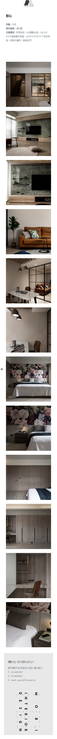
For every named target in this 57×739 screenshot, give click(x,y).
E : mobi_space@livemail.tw (22, 680)
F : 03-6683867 (15, 676)
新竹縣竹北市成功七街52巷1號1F (25, 668)
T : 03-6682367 (15, 672)
